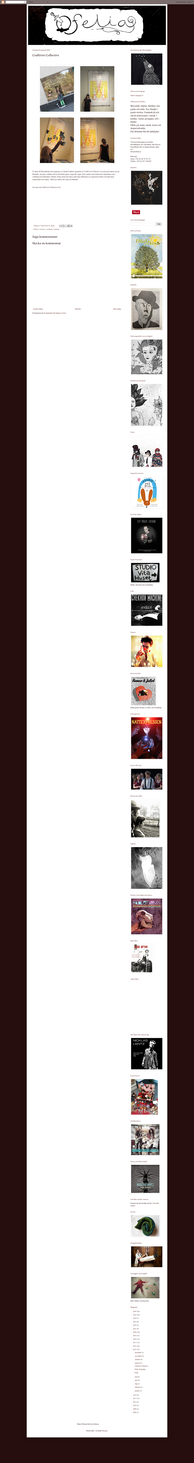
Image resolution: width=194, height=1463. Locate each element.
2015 (135, 1349)
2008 (135, 1412)
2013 (135, 1398)
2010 (135, 1405)
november (138, 1356)
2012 (135, 1402)
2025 (135, 1315)
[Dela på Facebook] (68, 225)
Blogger (105, 1430)
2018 (135, 1339)
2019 (135, 1335)
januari (137, 1390)
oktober (137, 1359)
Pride (136, 1372)
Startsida (78, 309)
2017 (135, 1342)
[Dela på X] (65, 225)
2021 (135, 1328)
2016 (135, 1346)
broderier (42, 229)
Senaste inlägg (38, 309)
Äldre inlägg (117, 309)
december (138, 1352)
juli (136, 1377)
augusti (137, 1363)
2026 (135, 1311)
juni (136, 1380)
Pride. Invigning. (140, 1369)
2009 (135, 1409)
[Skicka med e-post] (60, 225)
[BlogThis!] (63, 225)
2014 (135, 1395)
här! (59, 187)
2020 (135, 1332)
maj (136, 1383)
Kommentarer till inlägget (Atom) (55, 313)
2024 (135, 1318)
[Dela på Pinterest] (71, 225)
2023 (135, 1321)
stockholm (49, 229)
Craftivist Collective (141, 1366)
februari (138, 1387)
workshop (56, 229)
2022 (135, 1325)
